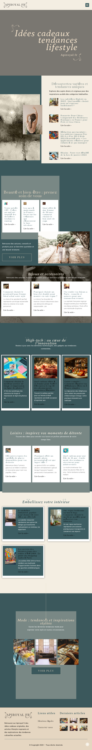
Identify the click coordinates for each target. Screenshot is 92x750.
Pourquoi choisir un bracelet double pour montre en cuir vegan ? (45, 294)
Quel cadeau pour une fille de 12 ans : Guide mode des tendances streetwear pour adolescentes (74, 460)
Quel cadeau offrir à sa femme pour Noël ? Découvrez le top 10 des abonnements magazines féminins (45, 386)
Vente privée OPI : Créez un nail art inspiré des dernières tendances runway (11, 214)
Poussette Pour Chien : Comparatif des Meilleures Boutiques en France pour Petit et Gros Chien (74, 118)
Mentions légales (46, 721)
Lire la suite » (66, 109)
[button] (87, 5)
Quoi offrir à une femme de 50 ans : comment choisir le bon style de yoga (49, 214)
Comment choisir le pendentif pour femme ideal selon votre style (14, 294)
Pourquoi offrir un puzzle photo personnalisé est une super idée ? (45, 459)
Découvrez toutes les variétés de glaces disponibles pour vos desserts (16, 459)
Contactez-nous (45, 727)
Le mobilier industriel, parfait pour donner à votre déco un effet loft (28, 513)
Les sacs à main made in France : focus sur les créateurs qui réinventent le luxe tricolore (30, 217)
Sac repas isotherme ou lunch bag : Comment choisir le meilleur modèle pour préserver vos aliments (75, 516)
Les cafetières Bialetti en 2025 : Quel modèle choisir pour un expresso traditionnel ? (75, 102)
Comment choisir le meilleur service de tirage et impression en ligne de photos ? (14, 384)
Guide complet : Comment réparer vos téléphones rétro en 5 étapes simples (76, 384)
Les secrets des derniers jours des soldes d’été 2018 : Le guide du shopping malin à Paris (29, 553)
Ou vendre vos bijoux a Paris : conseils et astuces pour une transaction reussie (75, 295)
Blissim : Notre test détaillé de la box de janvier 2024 (75, 153)
